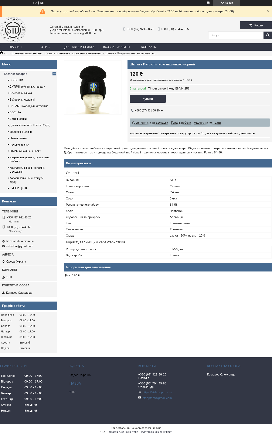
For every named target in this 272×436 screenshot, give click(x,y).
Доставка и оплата (79, 47)
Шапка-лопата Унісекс (27, 53)
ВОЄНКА (15, 112)
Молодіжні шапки (21, 131)
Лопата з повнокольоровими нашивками (73, 53)
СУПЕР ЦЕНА (19, 188)
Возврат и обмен (116, 47)
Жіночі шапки (18, 138)
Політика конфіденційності (156, 431)
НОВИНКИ (16, 80)
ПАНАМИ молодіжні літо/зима (29, 106)
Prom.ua (156, 428)
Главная (15, 47)
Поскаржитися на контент (122, 431)
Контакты (149, 47)
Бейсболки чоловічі (22, 99)
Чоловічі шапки (19, 144)
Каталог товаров (15, 73)
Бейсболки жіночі (21, 93)
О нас (45, 47)
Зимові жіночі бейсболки (25, 151)
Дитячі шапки (18, 118)
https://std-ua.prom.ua (20, 241)
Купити (148, 99)
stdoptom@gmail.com (19, 246)
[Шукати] (268, 35)
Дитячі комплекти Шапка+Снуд (30, 125)
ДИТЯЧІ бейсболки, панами (27, 86)
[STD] (13, 41)
